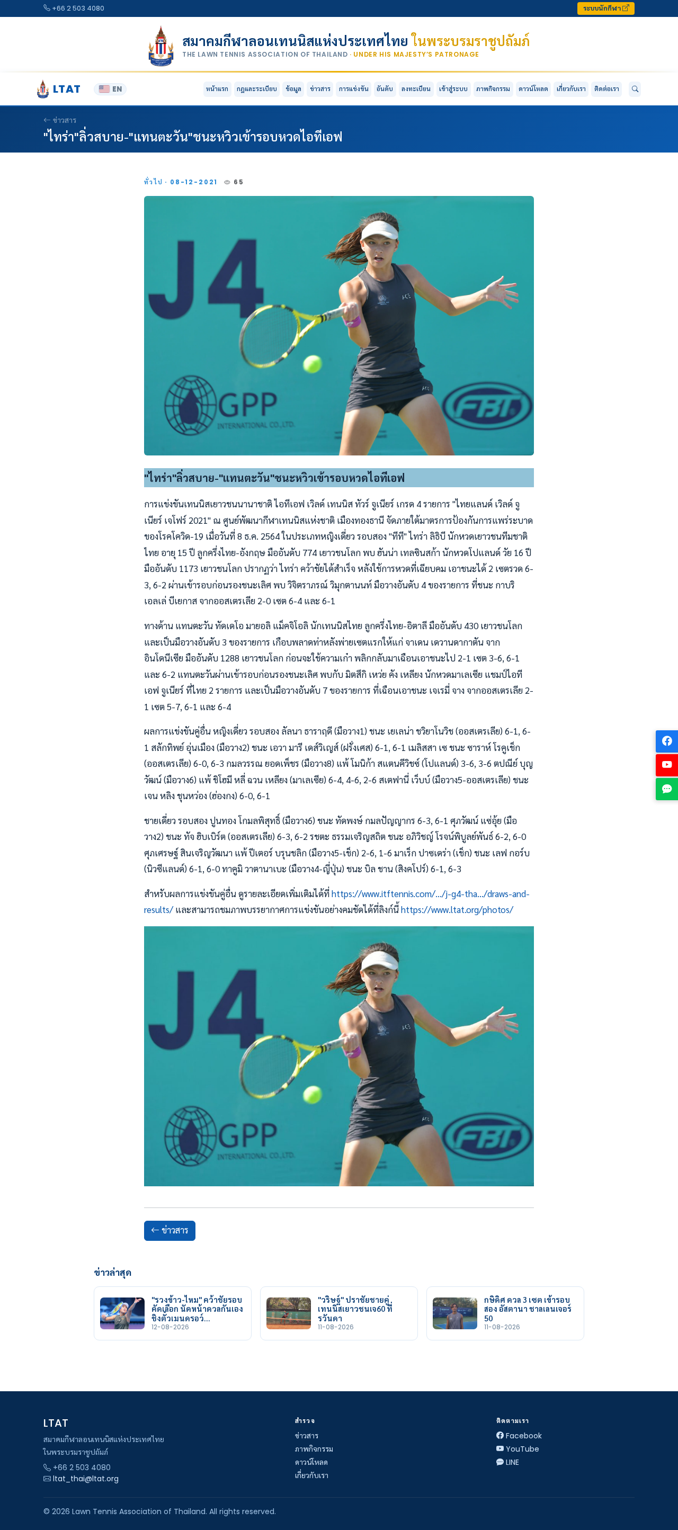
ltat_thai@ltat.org (86, 1478)
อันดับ (385, 88)
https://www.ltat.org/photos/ (457, 909)
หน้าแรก (217, 88)
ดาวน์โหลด (533, 88)
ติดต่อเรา (606, 88)
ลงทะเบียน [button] (416, 88)
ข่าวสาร (320, 88)
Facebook (524, 1435)
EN (117, 89)
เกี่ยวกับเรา (311, 1475)
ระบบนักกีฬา (602, 8)
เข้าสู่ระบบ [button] (453, 88)
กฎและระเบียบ (257, 88)
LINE (512, 1462)
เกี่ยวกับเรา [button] (571, 88)
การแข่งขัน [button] (354, 88)
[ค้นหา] (635, 89)
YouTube (522, 1449)
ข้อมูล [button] (293, 88)
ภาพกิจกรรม (493, 88)
